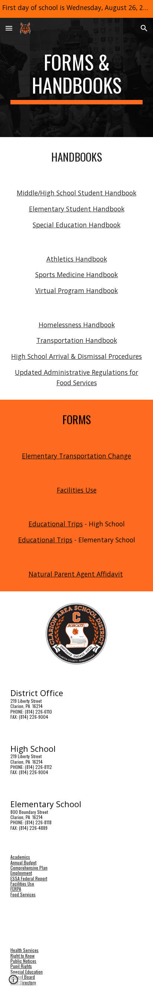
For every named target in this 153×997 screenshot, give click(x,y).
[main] (76, 77)
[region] (76, 9)
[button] (9, 28)
